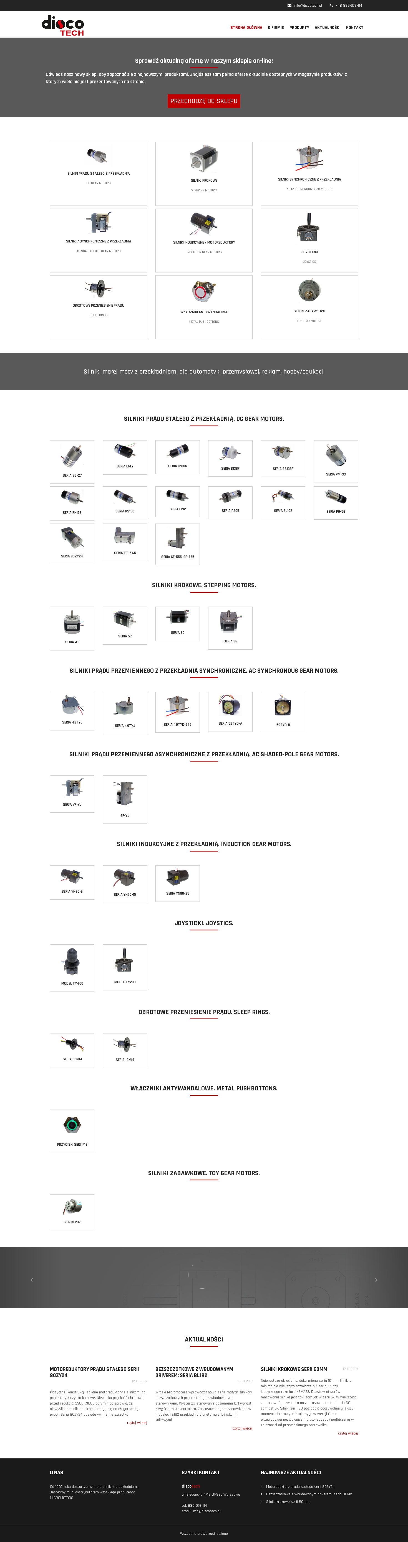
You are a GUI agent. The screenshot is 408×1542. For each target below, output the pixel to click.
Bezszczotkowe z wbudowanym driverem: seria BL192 (194, 1372)
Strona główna (246, 28)
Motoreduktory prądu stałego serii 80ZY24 (94, 1372)
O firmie (276, 28)
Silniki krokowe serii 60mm (294, 1369)
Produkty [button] (299, 28)
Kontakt (355, 28)
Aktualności (328, 28)
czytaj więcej (137, 1422)
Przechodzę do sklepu (204, 101)
